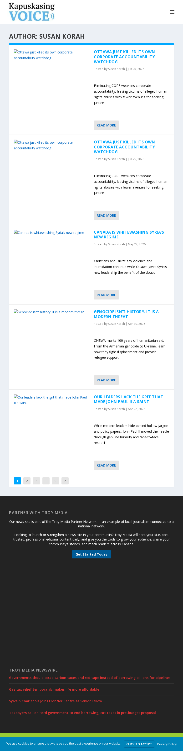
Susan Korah (116, 69)
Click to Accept (139, 744)
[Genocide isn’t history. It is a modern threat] (51, 312)
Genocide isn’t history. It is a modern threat (126, 314)
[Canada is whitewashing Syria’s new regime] (51, 233)
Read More (106, 125)
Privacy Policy (167, 744)
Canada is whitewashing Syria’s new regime (129, 235)
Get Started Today (91, 554)
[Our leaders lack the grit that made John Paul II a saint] (51, 400)
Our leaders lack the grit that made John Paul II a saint (128, 399)
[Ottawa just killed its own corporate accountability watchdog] (51, 55)
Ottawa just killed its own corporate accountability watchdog (124, 56)
